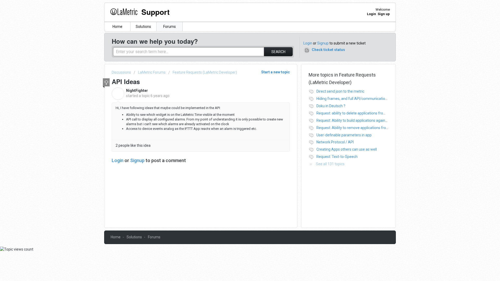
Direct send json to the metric (340, 91)
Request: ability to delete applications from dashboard (360, 113)
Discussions (121, 72)
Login (307, 43)
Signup (323, 43)
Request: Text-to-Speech (337, 157)
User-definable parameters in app (344, 135)
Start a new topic (275, 72)
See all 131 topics (330, 164)
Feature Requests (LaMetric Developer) (205, 72)
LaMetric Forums (152, 72)
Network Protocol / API (335, 142)
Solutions (143, 26)
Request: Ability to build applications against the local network (366, 120)
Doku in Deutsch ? (330, 106)
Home (117, 26)
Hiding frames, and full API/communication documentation (364, 99)
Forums (169, 26)
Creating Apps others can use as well (346, 149)
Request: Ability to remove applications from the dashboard (365, 128)
